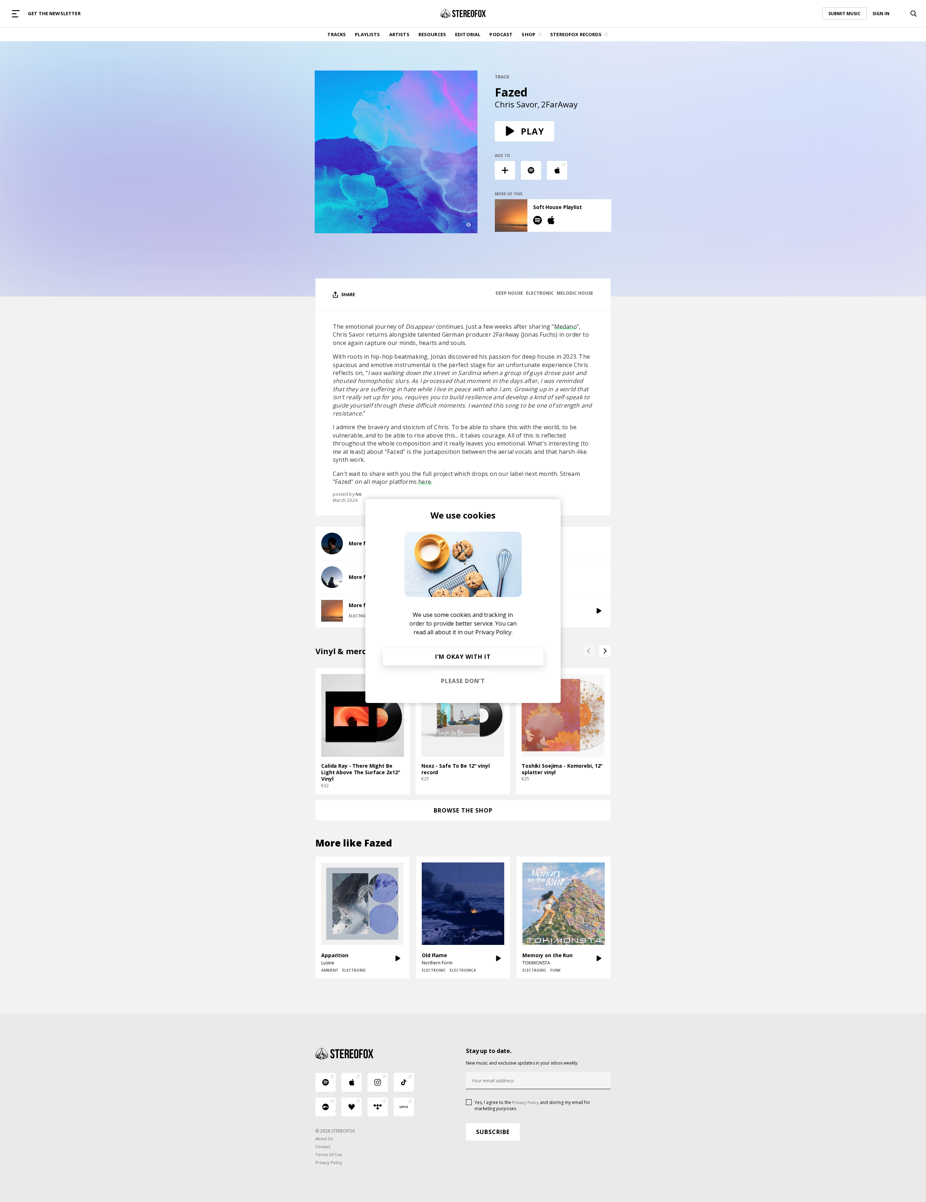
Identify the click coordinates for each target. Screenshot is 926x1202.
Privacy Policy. (494, 632)
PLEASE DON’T (463, 681)
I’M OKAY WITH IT (463, 657)
